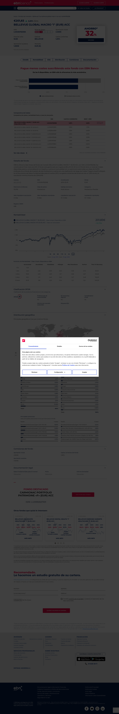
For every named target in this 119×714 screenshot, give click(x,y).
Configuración (58, 372)
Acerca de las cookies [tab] (85, 346)
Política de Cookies (68, 365)
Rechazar (34, 372)
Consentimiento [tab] (33, 346)
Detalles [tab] (59, 346)
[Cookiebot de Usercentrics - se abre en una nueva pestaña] (89, 340)
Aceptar (84, 372)
